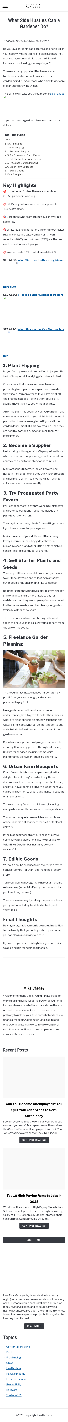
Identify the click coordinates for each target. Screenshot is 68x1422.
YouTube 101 (14, 1395)
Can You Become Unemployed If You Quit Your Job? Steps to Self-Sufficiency (34, 1110)
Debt (9, 1352)
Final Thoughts (15, 174)
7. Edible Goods (15, 170)
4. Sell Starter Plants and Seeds (24, 159)
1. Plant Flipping (15, 147)
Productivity (13, 1384)
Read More (34, 1326)
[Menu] (5, 6)
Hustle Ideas (13, 1368)
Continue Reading (34, 1139)
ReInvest (11, 1389)
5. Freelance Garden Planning (22, 162)
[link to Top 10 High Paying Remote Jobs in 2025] (34, 1169)
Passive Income (15, 1373)
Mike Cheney (34, 988)
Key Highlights (14, 143)
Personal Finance (16, 1379)
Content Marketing (18, 1346)
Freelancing (13, 1357)
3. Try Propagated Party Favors (23, 155)
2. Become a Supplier (18, 151)
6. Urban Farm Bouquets (20, 166)
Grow (9, 1362)
